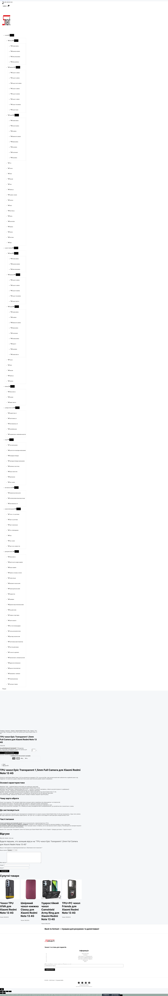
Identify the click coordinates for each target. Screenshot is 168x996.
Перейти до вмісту (5, 0)
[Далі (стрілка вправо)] (4, 993)
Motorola (12, 210)
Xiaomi (11, 115)
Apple (11, 40)
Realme (11, 179)
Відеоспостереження (15, 663)
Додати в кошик (9, 752)
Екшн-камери (13, 567)
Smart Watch (13, 402)
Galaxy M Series (16, 93)
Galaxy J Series (15, 99)
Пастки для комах (14, 647)
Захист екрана (8, 248)
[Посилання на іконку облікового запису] (2, 3)
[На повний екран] (4, 991)
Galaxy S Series (16, 78)
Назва (2, 865)
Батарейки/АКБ (13, 429)
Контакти (85, 960)
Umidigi (11, 226)
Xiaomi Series (15, 120)
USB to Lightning (14, 519)
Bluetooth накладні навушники (18, 450)
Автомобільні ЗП (14, 423)
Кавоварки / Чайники (15, 673)
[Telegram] (79, 983)
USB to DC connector (15, 546)
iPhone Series (15, 46)
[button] (9, 35)
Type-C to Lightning (14, 514)
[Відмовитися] (121, 995)
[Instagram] (86, 983)
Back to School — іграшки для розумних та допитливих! (72, 929)
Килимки (12, 599)
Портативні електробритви (16, 641)
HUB (10, 535)
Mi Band (11, 397)
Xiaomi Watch (15, 354)
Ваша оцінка (4, 850)
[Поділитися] (7, 991)
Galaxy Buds (15, 109)
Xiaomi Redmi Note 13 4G (22, 730)
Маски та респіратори (15, 668)
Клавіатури (12, 594)
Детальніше (115, 994)
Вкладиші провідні (14, 455)
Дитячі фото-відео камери (16, 562)
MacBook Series (16, 51)
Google (11, 200)
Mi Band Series (15, 338)
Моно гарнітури (13, 471)
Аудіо (6, 439)
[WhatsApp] (82, 983)
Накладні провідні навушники (17, 461)
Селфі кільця (13, 578)
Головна (2, 730)
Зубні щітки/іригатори (15, 631)
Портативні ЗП (13, 418)
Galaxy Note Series (16, 83)
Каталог (8, 730)
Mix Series (14, 147)
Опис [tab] (4, 764)
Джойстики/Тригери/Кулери (17, 604)
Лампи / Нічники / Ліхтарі (16, 572)
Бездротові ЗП (13, 413)
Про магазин (85, 953)
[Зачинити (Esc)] (10, 991)
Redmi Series (15, 141)
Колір (1, 748)
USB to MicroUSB (14, 525)
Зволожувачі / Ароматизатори (17, 657)
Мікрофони (12, 477)
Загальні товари (14, 684)
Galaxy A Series (16, 88)
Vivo (11, 184)
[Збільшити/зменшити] (1, 991)
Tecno (11, 168)
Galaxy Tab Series (16, 104)
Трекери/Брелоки (14, 678)
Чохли (6, 35)
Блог (85, 961)
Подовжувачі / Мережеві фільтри (18, 434)
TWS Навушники (14, 445)
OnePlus (12, 189)
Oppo (11, 173)
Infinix (11, 232)
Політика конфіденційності (85, 957)
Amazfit (14, 343)
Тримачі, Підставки (14, 615)
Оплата (85, 955)
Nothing (12, 237)
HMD (11, 242)
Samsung (12, 67)
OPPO (11, 365)
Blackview (12, 221)
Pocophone (15, 152)
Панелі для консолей (15, 588)
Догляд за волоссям (15, 636)
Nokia (11, 216)
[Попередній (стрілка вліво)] (1, 993)
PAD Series (14, 157)
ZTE (10, 163)
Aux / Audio (12, 482)
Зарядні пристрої (9, 407)
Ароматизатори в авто (15, 493)
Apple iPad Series (16, 56)
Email (2, 868)
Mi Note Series (15, 125)
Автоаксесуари (9, 487)
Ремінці (7, 386)
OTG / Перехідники (14, 530)
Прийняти (106, 994)
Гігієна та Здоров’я (14, 652)
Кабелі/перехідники (10, 509)
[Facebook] (89, 983)
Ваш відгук (3, 862)
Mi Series (14, 131)
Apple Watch (13, 391)
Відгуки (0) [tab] (6, 765)
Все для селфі (13, 610)
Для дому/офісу (9, 551)
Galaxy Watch (15, 301)
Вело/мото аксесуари (15, 583)
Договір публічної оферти (85, 959)
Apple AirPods (15, 62)
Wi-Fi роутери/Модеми (15, 625)
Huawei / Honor (13, 194)
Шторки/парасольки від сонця (17, 498)
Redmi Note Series (16, 136)
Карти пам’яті (13, 620)
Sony (11, 205)
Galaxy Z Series (16, 72)
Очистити (21, 748)
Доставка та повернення (85, 956)
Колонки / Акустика (14, 466)
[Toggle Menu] (12, 35)
